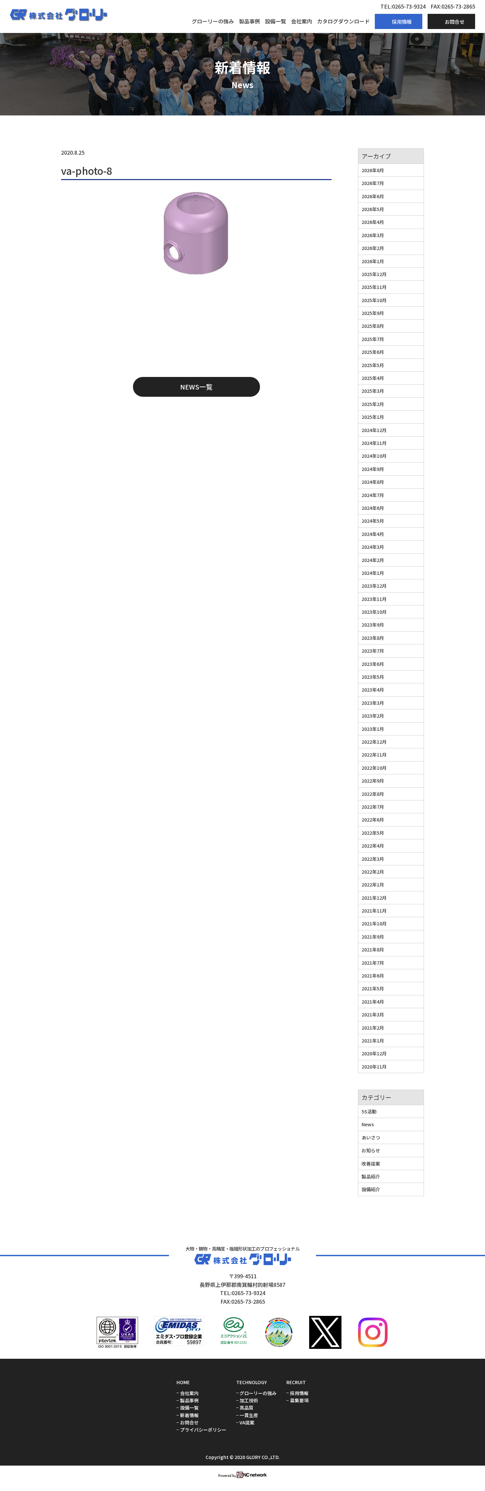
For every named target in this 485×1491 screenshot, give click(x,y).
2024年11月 (374, 443)
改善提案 (371, 1163)
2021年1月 (373, 1040)
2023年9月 (373, 624)
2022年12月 (374, 741)
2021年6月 (373, 975)
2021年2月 (373, 1027)
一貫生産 (249, 1415)
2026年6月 (373, 196)
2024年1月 (373, 573)
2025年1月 (373, 417)
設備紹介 (371, 1189)
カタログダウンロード (343, 21)
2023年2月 (373, 715)
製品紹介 (371, 1176)
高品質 (246, 1408)
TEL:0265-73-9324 (403, 6)
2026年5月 (373, 209)
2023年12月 (374, 585)
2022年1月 (373, 884)
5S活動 (369, 1111)
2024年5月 (373, 520)
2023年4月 (373, 689)
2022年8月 (373, 794)
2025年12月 (374, 274)
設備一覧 (275, 21)
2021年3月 (373, 1014)
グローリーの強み (213, 21)
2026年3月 (373, 235)
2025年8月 (373, 326)
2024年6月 (373, 508)
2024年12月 (374, 430)
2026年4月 (373, 222)
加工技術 (249, 1400)
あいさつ (371, 1137)
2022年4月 (373, 845)
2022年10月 (374, 767)
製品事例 (249, 21)
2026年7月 (373, 183)
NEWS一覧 (196, 386)
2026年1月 (373, 261)
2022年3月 (373, 858)
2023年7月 (373, 650)
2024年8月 (373, 482)
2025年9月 (373, 313)
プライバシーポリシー (203, 1430)
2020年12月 (374, 1053)
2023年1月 (373, 729)
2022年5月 (373, 832)
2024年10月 (374, 455)
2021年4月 (373, 1001)
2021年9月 (373, 936)
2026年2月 (373, 248)
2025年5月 (373, 365)
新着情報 (189, 1415)
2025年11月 (374, 287)
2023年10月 (374, 611)
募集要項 (299, 1400)
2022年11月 (374, 754)
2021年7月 (373, 962)
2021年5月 (373, 988)
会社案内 (301, 21)
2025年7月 (373, 339)
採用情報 (299, 1393)
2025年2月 (373, 404)
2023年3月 (373, 702)
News (368, 1124)
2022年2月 (373, 871)
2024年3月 (373, 547)
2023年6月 (373, 664)
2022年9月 (373, 780)
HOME (183, 1382)
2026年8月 (373, 170)
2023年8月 (373, 638)
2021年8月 (373, 949)
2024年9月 (373, 469)
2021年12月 (374, 897)
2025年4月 (373, 378)
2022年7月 (373, 806)
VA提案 (247, 1422)
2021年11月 (374, 910)
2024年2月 (373, 560)
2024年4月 (373, 534)
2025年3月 (373, 391)
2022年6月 (373, 819)
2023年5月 (373, 676)
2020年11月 (374, 1066)
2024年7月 (373, 495)
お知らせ (371, 1150)
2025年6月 (373, 352)
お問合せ (189, 1422)
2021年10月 (374, 923)
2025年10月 (374, 300)
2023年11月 (374, 599)
